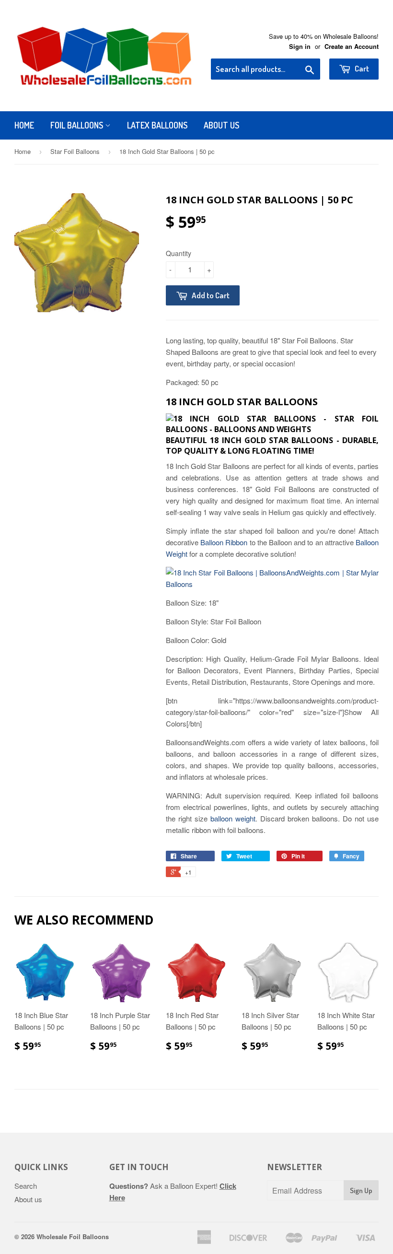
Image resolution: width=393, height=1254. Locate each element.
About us (28, 1199)
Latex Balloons (157, 125)
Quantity (178, 253)
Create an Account (351, 46)
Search (25, 1186)
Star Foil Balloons (75, 151)
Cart (361, 68)
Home (24, 125)
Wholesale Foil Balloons (72, 1236)
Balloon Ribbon (223, 542)
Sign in (300, 46)
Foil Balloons (77, 125)
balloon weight (232, 818)
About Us (221, 125)
